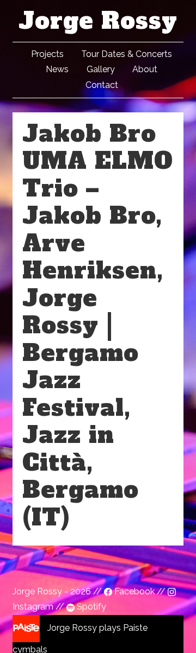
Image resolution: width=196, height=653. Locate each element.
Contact (101, 85)
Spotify (90, 606)
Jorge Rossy (98, 20)
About (144, 69)
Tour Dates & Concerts (126, 54)
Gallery (101, 69)
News (57, 69)
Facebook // (140, 591)
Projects (47, 54)
